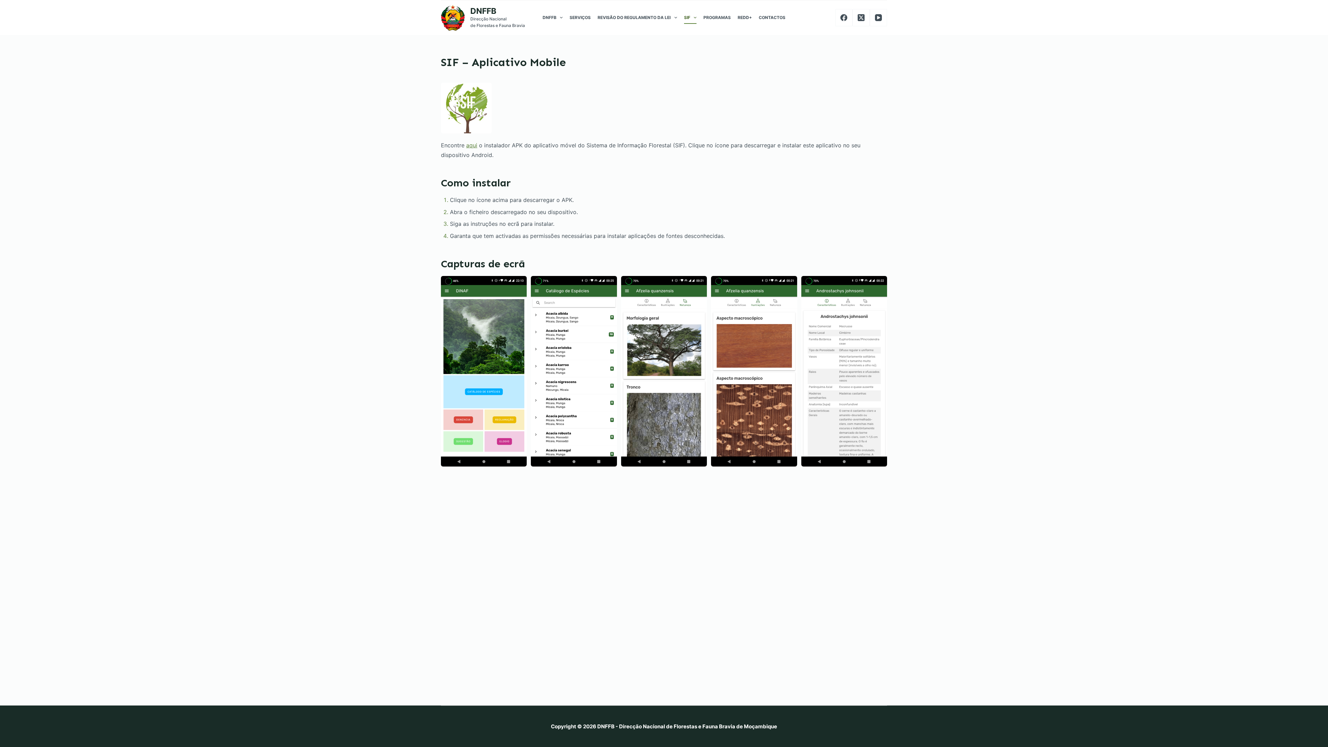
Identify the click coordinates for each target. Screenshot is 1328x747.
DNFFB (483, 11)
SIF (687, 17)
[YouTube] (878, 17)
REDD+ (745, 17)
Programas (717, 17)
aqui (471, 145)
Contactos (772, 17)
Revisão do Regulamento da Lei (634, 17)
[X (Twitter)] (861, 17)
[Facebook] (843, 17)
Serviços (580, 17)
